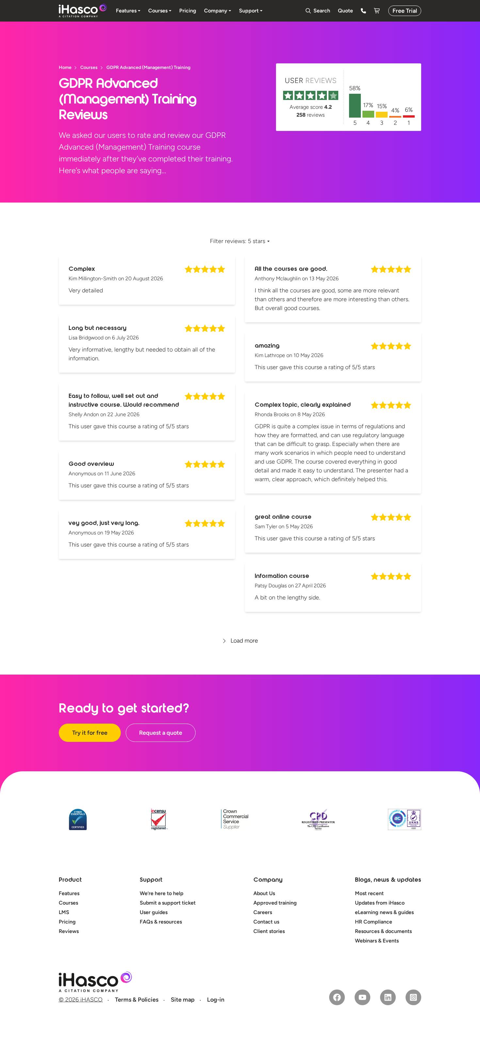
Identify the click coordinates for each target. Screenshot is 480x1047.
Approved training (275, 903)
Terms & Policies (136, 999)
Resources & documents (383, 931)
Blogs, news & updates (388, 880)
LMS (64, 912)
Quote (345, 11)
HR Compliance (373, 922)
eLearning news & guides (384, 912)
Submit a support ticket (168, 903)
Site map (183, 999)
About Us (264, 893)
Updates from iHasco (380, 903)
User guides (154, 912)
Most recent (369, 893)
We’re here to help (162, 893)
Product (70, 880)
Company (267, 880)
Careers (262, 912)
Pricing (67, 922)
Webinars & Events (377, 941)
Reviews (69, 931)
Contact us (266, 922)
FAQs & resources (161, 922)
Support (151, 880)
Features (69, 893)
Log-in (215, 999)
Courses (68, 903)
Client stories (269, 931)
